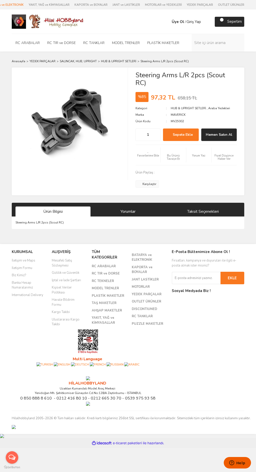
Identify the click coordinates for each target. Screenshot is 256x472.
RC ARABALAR (104, 266)
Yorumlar (128, 211)
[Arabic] (132, 364)
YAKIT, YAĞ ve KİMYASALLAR (49, 5)
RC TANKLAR (142, 316)
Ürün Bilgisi (53, 211)
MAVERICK (178, 115)
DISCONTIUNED (144, 309)
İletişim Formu (22, 268)
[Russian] (115, 364)
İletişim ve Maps (23, 260)
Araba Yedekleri (219, 108)
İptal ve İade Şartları (66, 280)
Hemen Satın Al (219, 134)
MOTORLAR (141, 286)
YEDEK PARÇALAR (200, 5)
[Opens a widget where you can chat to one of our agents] (237, 463)
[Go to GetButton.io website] (12, 467)
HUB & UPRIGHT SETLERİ (188, 108)
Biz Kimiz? (19, 275)
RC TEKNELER (103, 281)
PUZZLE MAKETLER (147, 324)
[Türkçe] (44, 364)
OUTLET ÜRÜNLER (231, 5)
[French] (98, 364)
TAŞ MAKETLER (104, 303)
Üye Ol (178, 21)
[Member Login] (167, 22)
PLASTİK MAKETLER (108, 296)
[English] (62, 364)
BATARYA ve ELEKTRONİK (142, 257)
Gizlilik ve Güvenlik (65, 272)
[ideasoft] (102, 443)
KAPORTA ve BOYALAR (91, 5)
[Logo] (48, 22)
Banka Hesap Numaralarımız (22, 285)
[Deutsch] (80, 364)
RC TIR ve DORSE (106, 273)
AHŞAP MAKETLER (107, 310)
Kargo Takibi (61, 312)
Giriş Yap (193, 21)
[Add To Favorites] (148, 155)
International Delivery (27, 295)
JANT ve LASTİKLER (126, 5)
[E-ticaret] (127, 443)
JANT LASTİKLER (145, 279)
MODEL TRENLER (105, 288)
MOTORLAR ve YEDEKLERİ (163, 5)
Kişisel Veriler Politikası (62, 290)
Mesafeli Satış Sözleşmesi (62, 263)
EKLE (232, 278)
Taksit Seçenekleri (203, 211)
